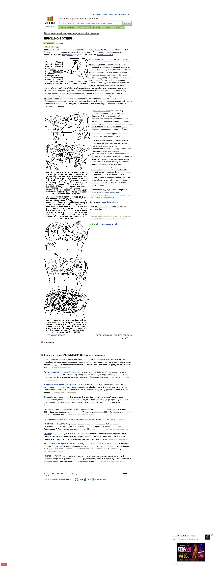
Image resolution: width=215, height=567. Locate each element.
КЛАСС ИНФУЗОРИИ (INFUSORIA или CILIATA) (64, 444)
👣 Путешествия (51, 476)
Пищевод (48, 434)
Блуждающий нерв (52, 419)
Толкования (84, 27)
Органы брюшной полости (56, 397)
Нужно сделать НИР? (109, 224)
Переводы (96, 27)
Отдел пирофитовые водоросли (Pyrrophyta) (64, 359)
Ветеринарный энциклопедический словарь (68, 27)
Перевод (59, 43)
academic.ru (50, 26)
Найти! (127, 23)
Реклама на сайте (87, 474)
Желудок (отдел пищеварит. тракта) (60, 384)
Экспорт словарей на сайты (53, 479)
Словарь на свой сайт (117, 14)
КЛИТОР (47, 456)
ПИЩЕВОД (48, 424)
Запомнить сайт (101, 14)
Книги (108, 27)
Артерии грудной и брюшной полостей (61, 372)
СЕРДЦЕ (47, 409)
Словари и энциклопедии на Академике (78, 18)
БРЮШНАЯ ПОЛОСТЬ (57, 335)
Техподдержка (76, 474)
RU (129, 14)
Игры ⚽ (119, 27)
